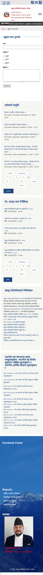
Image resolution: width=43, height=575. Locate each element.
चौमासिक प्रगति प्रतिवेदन (13, 497)
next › (34, 181)
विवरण (6, 67)
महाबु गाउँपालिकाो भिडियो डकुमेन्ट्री (14, 325)
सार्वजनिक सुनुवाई (9, 501)
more (9, 191)
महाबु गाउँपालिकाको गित (11, 332)
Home (3, 29)
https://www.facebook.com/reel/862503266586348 (22, 298)
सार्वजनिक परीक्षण (9, 505)
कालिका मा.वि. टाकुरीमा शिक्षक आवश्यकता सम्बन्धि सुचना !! (21, 134)
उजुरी (7, 56)
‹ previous (21, 173)
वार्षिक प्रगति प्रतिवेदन (11, 493)
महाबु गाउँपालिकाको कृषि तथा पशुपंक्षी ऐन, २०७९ (18, 209)
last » (22, 185)
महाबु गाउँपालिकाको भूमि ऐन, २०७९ (14, 240)
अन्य (8, 280)
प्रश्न (7, 59)
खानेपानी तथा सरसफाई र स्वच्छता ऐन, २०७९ (17, 218)
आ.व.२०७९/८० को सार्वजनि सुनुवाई (14, 322)
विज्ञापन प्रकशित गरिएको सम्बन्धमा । (15, 112)
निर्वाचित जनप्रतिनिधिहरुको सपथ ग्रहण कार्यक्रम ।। (20, 340)
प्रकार (6, 52)
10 (22, 181)
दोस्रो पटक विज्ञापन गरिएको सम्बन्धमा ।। (16, 125)
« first (10, 173)
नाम (4, 44)
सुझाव (7, 63)
